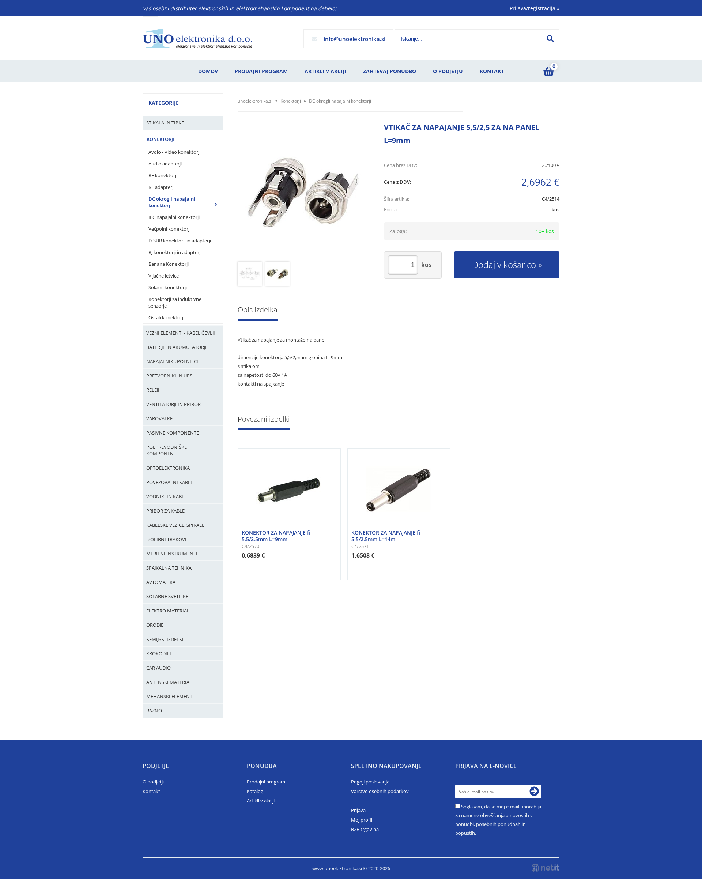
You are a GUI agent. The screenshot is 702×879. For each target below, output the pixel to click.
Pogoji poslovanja (370, 781)
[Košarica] (548, 71)
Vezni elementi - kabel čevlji (180, 332)
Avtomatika (161, 582)
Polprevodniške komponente (166, 450)
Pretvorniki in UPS (169, 375)
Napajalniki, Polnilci (172, 361)
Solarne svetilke (167, 596)
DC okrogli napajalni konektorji (171, 202)
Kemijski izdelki (165, 639)
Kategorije (163, 102)
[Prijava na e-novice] (534, 791)
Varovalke (159, 418)
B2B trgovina (365, 829)
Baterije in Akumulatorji (176, 347)
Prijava (358, 810)
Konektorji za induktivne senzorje (174, 302)
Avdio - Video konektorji (174, 152)
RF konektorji (162, 175)
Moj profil (361, 819)
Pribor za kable (165, 510)
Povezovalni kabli (169, 482)
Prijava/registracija (534, 8)
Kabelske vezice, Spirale (175, 525)
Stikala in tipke (165, 122)
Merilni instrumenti (171, 553)
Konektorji (160, 139)
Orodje (154, 625)
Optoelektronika (168, 468)
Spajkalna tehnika (169, 568)
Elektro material (167, 610)
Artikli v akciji (325, 71)
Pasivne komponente (172, 432)
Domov (208, 71)
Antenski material (169, 682)
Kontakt (492, 71)
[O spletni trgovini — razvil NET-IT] (545, 868)
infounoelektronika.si (354, 38)
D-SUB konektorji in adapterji (179, 240)
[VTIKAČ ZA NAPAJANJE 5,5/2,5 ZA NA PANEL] (303, 192)
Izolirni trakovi (166, 539)
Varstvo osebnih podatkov (380, 791)
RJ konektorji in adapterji (174, 252)
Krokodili (158, 653)
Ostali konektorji (166, 317)
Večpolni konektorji (169, 229)
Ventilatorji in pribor (173, 404)
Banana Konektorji (168, 264)
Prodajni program (261, 71)
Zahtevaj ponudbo (389, 71)
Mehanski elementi (170, 696)
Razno (154, 710)
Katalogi (255, 791)
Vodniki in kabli (166, 496)
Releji (152, 390)
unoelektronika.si (255, 101)
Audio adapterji (165, 163)
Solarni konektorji (167, 287)
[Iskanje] (550, 38)
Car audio (158, 667)
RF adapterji (161, 187)
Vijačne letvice (163, 275)
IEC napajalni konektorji (174, 217)
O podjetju (448, 71)
